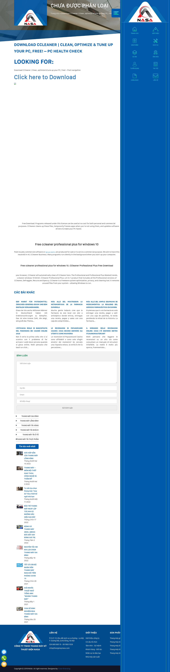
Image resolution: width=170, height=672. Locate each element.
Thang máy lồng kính (118, 646)
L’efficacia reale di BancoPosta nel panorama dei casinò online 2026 (31, 331)
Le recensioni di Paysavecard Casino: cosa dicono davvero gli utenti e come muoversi (66, 331)
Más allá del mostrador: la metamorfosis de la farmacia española (66, 304)
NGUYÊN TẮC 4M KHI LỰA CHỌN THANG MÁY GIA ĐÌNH (31, 551)
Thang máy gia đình (117, 638)
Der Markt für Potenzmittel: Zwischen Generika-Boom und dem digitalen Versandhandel (31, 304)
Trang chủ (55, 13)
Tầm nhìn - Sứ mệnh (93, 646)
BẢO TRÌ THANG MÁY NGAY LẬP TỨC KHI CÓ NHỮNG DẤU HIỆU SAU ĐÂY (30, 511)
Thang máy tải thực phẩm (120, 653)
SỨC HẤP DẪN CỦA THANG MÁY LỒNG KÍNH (31, 455)
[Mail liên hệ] (4, 664)
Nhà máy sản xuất (93, 657)
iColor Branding (64, 669)
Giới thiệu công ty (92, 638)
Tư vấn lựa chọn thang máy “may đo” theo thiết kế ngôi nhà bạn (30, 492)
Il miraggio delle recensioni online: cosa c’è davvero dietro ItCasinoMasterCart (102, 331)
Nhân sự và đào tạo (93, 653)
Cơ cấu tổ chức (91, 642)
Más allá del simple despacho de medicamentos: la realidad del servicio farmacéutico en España (102, 304)
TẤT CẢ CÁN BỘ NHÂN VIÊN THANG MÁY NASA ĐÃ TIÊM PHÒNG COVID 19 (30, 571)
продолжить (50, 252)
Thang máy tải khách (118, 642)
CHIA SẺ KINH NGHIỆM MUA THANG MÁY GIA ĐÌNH (30, 612)
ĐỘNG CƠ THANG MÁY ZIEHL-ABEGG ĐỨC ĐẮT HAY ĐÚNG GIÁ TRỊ (29, 532)
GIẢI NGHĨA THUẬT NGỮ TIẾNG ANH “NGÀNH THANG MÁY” (30, 593)
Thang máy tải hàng (117, 649)
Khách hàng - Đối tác (94, 649)
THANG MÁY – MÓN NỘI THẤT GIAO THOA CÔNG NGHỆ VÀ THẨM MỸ (30, 473)
